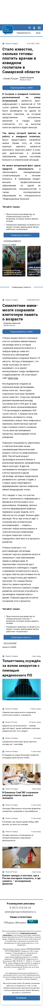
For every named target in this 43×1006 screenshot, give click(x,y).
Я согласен (21, 998)
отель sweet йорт (10, 643)
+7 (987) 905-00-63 (18, 959)
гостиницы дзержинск (12, 241)
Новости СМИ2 (9, 245)
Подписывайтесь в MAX (21, 88)
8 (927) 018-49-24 (20, 907)
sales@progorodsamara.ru (20, 911)
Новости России (11, 722)
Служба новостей (12, 323)
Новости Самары (11, 43)
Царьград (13, 378)
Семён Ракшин (27, 77)
